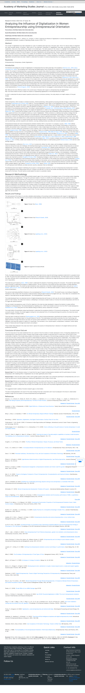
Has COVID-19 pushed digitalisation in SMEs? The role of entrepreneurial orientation (58, 594)
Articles (34, 12)
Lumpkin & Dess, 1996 (15, 130)
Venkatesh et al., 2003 (11, 307)
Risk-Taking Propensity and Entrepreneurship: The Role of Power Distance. (28, 400)
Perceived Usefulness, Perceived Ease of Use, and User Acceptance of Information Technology (39, 453)
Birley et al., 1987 (10, 111)
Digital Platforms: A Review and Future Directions (41, 406)
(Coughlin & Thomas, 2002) (32, 163)
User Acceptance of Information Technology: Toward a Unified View (44, 623)
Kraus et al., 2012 (49, 136)
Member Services (48, 1)
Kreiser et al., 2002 (59, 136)
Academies (7, 1)
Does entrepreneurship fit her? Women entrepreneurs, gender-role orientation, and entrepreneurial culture (51, 532)
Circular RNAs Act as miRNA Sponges (25, 588)
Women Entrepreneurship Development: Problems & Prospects (33, 489)
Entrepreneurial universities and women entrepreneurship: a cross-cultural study (54, 517)
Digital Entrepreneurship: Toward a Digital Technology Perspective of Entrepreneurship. (38, 573)
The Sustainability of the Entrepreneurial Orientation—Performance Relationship (35, 629)
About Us (39, 1)
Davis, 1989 (38, 204)
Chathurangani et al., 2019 (32, 316)
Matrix (18, 1)
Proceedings (24, 1)
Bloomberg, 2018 (61, 108)
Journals (13, 1)
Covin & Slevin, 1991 (39, 136)
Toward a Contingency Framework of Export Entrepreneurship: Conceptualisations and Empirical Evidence (42, 474)
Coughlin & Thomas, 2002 (29, 157)
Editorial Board (11, 13)
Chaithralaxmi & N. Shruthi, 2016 (20, 103)
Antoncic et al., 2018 (68, 67)
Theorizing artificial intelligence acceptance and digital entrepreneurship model (52, 616)
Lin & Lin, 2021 (16, 287)
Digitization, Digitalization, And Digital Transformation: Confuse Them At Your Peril (37, 419)
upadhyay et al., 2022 (41, 234)
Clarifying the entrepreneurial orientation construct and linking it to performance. (44, 547)
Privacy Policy (7, 679)
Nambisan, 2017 (70, 108)
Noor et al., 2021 (27, 144)
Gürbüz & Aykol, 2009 (66, 139)
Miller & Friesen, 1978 (56, 131)
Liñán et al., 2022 (53, 153)
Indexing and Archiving (49, 13)
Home (6, 12)
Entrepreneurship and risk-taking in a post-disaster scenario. (59, 539)
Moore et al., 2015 (48, 106)
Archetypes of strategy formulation (31, 560)
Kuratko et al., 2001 (62, 133)
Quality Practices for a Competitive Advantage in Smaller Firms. (49, 509)
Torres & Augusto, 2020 (23, 87)
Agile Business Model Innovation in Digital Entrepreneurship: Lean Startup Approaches (43, 459)
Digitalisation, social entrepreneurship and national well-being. (38, 609)
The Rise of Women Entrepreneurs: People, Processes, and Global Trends (44, 441)
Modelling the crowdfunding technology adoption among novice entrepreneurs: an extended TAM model (47, 481)
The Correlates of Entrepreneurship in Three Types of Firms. (29, 554)
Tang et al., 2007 (10, 139)
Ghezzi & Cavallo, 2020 (41, 217)
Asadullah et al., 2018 (51, 108)
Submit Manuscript (26, 13)
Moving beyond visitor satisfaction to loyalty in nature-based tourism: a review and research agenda (53, 566)
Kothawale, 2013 (46, 147)
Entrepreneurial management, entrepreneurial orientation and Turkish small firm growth (43, 466)
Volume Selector (40, 13)
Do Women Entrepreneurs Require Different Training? (40, 413)
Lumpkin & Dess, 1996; (70, 136)
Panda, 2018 (47, 163)
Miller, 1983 (67, 123)
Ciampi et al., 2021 (67, 77)
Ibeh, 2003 (45, 138)
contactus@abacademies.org (74, 670)
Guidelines (31, 1)
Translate (78, 13)
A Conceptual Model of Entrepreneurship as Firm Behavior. (37, 447)
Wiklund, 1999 (8, 138)
